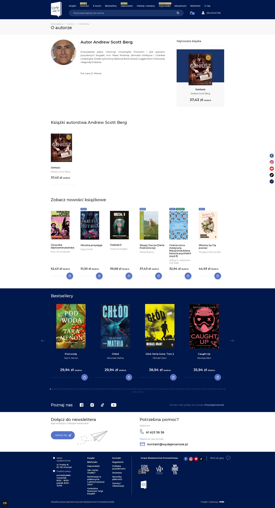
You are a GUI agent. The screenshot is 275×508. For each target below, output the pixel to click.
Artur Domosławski (60, 251)
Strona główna (57, 24)
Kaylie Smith (86, 249)
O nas (207, 6)
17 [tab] (87, 389)
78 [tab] (133, 392)
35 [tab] (128, 389)
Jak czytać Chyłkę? (92, 471)
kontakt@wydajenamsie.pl (167, 444)
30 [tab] (117, 389)
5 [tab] (59, 389)
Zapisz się (61, 435)
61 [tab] (188, 389)
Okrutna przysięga (91, 245)
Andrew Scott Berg (200, 93)
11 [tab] (73, 389)
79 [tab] (135, 392)
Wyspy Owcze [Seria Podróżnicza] (152, 246)
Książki (72, 6)
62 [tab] (190, 389)
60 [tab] (185, 389)
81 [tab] (140, 392)
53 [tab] (169, 389)
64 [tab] (195, 389)
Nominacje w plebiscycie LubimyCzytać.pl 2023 (95, 480)
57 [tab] (178, 389)
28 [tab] (112, 389)
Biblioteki (195, 6)
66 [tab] (199, 389)
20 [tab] (94, 389)
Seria (83, 209)
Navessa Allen (204, 358)
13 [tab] (78, 389)
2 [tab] (52, 389)
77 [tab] (224, 389)
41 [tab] (142, 389)
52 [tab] (167, 389)
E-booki (97, 6)
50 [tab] (162, 389)
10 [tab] (71, 389)
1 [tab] (50, 389)
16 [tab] (85, 389)
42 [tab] (144, 389)
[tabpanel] (71, 341)
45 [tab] (151, 389)
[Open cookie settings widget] (4, 503)
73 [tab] (215, 389)
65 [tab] (197, 389)
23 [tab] (101, 389)
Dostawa (117, 472)
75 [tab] (220, 389)
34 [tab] (126, 389)
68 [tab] (204, 389)
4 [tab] (57, 389)
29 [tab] (114, 389)
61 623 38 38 (154, 432)
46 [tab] (153, 389)
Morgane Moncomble (210, 252)
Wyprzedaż (164, 6)
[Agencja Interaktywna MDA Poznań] (221, 502)
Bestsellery (111, 6)
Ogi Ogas (174, 263)
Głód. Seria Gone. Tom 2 (160, 354)
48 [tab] (158, 389)
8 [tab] (66, 389)
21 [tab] (96, 389)
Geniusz (200, 89)
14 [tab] (80, 389)
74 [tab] (217, 389)
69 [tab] (206, 389)
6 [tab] (62, 389)
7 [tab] (64, 389)
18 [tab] (89, 389)
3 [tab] (55, 389)
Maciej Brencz (147, 252)
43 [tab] (146, 389)
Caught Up (204, 354)
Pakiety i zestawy (146, 6)
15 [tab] (82, 389)
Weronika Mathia (115, 358)
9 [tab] (68, 389)
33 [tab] (123, 389)
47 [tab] (156, 389)
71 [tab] (211, 389)
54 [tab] (172, 389)
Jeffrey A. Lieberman (179, 260)
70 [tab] (208, 389)
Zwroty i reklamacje (118, 484)
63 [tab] (192, 389)
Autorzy (70, 24)
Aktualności (180, 6)
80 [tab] (137, 392)
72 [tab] (213, 389)
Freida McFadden (118, 249)
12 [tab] (75, 389)
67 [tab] (201, 389)
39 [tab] (137, 389)
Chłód (115, 354)
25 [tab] (105, 389)
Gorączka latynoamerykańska (62, 246)
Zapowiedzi (127, 6)
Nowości (84, 6)
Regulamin (118, 462)
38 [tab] (135, 389)
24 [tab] (103, 389)
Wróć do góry (217, 458)
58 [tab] (181, 389)
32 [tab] (121, 389)
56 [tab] (176, 389)
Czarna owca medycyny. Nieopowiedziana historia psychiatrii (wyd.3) (180, 251)
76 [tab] (222, 389)
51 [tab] (165, 389)
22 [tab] (98, 389)
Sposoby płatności (117, 478)
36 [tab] (130, 389)
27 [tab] (110, 389)
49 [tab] (160, 389)
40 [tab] (140, 389)
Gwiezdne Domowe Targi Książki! (95, 491)
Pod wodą (71, 354)
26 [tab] (107, 389)
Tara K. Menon (71, 358)
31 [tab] (119, 389)
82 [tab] (142, 392)
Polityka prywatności (118, 467)
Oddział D (116, 245)
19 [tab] (91, 389)
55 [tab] (174, 389)
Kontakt (116, 458)
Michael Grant (160, 358)
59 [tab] (183, 389)
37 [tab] (133, 389)
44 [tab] (149, 389)
